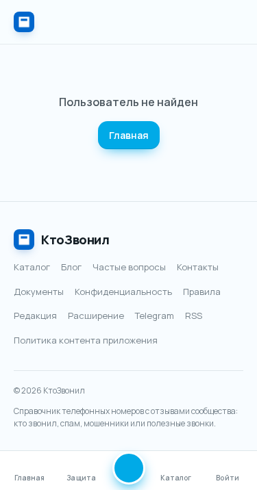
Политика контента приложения (86, 340)
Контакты (198, 267)
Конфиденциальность (123, 291)
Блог (71, 267)
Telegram (154, 315)
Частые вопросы (129, 267)
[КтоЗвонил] (24, 22)
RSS (193, 315)
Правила (202, 291)
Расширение (96, 315)
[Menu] (229, 22)
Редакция (35, 315)
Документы (39, 291)
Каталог (32, 267)
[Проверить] (128, 468)
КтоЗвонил (75, 239)
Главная (129, 135)
